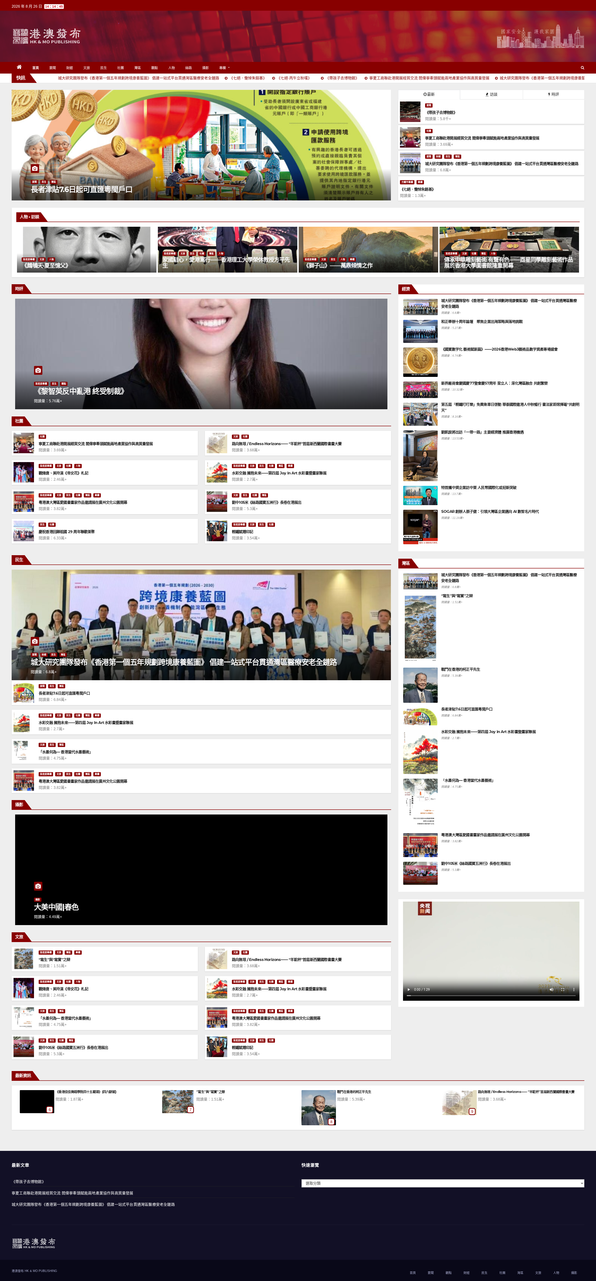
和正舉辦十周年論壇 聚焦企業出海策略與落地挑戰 (482, 321)
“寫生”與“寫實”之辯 (54, 959)
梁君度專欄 (29, 253)
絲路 (188, 68)
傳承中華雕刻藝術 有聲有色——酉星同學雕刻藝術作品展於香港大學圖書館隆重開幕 (86, 262)
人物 (171, 68)
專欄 (223, 68)
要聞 (52, 68)
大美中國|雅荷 (56, 907)
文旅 (86, 68)
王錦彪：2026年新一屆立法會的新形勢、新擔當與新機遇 (124, 391)
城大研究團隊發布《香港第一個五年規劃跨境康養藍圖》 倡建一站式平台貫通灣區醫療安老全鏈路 (184, 662)
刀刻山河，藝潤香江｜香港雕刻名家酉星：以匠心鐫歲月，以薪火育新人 (226, 262)
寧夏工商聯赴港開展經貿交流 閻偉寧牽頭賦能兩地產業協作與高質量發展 (96, 444)
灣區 (137, 68)
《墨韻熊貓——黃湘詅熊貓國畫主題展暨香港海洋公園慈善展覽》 (508, 262)
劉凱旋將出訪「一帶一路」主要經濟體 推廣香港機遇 (482, 432)
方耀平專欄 (407, 182)
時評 (555, 94)
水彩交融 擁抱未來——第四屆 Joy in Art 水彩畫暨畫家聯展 (279, 473)
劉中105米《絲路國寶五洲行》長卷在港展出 (266, 502)
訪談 (493, 94)
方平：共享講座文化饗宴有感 (498, 1092)
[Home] (19, 68)
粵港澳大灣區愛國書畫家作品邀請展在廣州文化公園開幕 (83, 502)
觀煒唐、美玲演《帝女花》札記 (63, 473)
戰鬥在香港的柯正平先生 (460, 669)
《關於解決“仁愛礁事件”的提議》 (360, 1092)
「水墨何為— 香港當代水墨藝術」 (66, 752)
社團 (120, 68)
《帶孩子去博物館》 (29, 1182)
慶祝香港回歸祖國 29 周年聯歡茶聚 (67, 532)
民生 (103, 68)
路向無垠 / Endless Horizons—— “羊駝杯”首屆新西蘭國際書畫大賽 (287, 444)
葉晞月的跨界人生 (324, 265)
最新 (431, 94)
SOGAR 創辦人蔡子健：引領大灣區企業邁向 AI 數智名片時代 (490, 511)
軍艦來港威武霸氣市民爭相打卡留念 (87, 189)
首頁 (35, 68)
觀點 (154, 68)
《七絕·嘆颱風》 (66, 1092)
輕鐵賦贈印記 (242, 532)
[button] (582, 68)
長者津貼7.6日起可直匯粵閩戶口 (64, 693)
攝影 (205, 68)
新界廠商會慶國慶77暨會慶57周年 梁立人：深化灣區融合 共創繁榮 (494, 383)
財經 (69, 68)
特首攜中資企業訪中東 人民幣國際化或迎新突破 (478, 487)
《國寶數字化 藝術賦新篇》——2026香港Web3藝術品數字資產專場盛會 (499, 349)
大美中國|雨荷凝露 (209, 1092)
